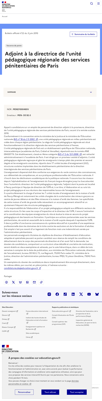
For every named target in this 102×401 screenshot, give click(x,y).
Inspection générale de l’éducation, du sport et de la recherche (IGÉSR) (86, 322)
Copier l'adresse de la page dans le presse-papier (41, 282)
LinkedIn (73, 294)
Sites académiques (32, 333)
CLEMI (4, 331)
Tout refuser (50, 392)
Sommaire (11, 92)
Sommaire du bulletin (85, 34)
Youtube (89, 294)
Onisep (4, 319)
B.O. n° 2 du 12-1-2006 (68, 154)
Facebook (57, 294)
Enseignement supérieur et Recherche (35, 328)
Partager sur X (13, 282)
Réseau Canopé (7, 327)
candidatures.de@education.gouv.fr (21, 268)
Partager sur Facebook (6, 282)
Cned (4, 323)
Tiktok (65, 294)
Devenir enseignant (9, 311)
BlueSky (97, 294)
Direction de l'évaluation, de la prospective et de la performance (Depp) (87, 313)
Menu (98, 3)
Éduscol (5, 315)
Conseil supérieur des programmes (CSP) (59, 323)
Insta (49, 294)
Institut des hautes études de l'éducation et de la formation (36, 319)
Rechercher (91, 3)
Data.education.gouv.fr (60, 311)
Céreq (28, 337)
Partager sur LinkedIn (27, 282)
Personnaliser (24, 392)
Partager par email (34, 282)
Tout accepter (77, 392)
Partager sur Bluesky (20, 282)
